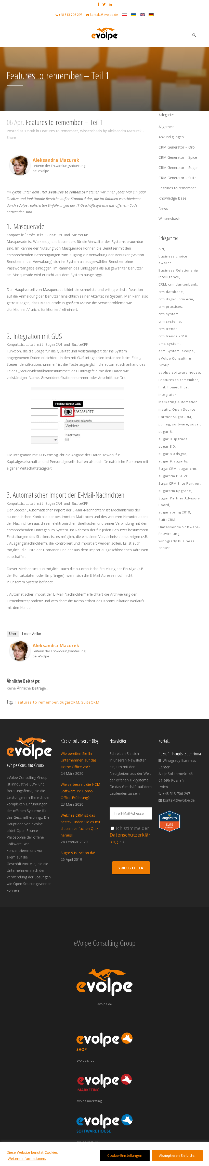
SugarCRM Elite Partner (179, 483)
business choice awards (173, 259)
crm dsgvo (168, 299)
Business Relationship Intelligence (178, 273)
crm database (171, 291)
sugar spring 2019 (174, 512)
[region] (104, 1154)
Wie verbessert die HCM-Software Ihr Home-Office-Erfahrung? (81, 791)
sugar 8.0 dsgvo (173, 453)
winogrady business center (176, 544)
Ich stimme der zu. (130, 834)
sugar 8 (165, 431)
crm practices (170, 306)
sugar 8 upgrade (173, 439)
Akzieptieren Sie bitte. (177, 1155)
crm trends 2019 (173, 336)
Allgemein (167, 126)
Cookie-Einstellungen (124, 1155)
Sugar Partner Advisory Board (179, 501)
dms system (169, 343)
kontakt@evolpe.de (104, 15)
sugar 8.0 (167, 446)
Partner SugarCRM (175, 416)
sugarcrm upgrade (175, 490)
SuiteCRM (90, 702)
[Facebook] (13, 161)
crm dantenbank (182, 284)
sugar (195, 424)
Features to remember (59, 130)
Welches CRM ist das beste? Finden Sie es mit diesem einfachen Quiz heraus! (80, 825)
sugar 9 (165, 461)
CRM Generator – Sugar (178, 167)
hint (162, 387)
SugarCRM (69, 702)
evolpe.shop (85, 1060)
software (180, 424)
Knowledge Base (172, 198)
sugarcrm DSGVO (174, 476)
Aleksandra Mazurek (124, 130)
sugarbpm (183, 461)
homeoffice (177, 387)
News (163, 208)
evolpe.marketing (89, 1101)
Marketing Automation (178, 402)
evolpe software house (179, 372)
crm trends (168, 328)
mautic (164, 409)
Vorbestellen (131, 867)
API (161, 249)
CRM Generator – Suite (178, 177)
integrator (167, 394)
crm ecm (186, 299)
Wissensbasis (91, 130)
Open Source (183, 409)
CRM (162, 284)
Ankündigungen (171, 136)
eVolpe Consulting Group (175, 361)
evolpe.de (104, 1004)
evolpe (188, 351)
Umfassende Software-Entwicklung (179, 530)
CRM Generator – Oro (177, 147)
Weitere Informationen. (27, 1158)
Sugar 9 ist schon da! (78, 852)
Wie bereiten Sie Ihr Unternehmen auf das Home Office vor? (79, 760)
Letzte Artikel (32, 634)
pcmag (164, 424)
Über (12, 634)
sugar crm (187, 468)
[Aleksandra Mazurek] (20, 173)
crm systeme (170, 321)
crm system (169, 314)
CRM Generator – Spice (178, 157)
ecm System (169, 351)
